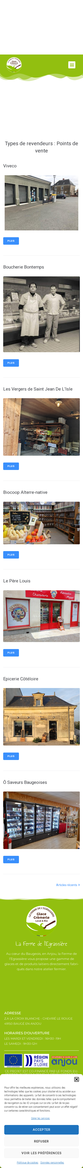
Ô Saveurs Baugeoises (25, 782)
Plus (11, 241)
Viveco (10, 165)
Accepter (41, 1130)
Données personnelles (52, 1162)
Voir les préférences (41, 1153)
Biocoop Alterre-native (25, 492)
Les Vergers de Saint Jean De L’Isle (38, 389)
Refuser (41, 1141)
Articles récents (67, 885)
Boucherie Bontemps (23, 267)
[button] (76, 1079)
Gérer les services (40, 1118)
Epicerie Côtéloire (20, 678)
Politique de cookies (27, 1162)
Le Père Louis (16, 580)
